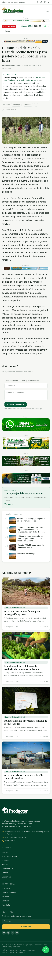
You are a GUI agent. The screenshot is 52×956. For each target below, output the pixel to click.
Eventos (5, 864)
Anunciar (5, 897)
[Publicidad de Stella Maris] (26, 268)
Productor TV (7, 869)
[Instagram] (41, 2)
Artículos (5, 860)
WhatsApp (16, 105)
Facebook (27, 105)
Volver (7, 31)
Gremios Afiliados (9, 893)
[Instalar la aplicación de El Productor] (26, 20)
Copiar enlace (11, 109)
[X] (44, 2)
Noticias (5, 852)
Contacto (5, 901)
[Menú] (47, 10)
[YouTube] (48, 2)
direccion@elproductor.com (16, 837)
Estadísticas (6, 877)
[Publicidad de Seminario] (26, 41)
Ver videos (10, 504)
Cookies (22, 952)
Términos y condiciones (27, 950)
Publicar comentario (15, 404)
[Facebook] (37, 2)
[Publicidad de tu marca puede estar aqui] (26, 443)
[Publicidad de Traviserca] (26, 461)
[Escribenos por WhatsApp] (45, 949)
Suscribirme (26, 927)
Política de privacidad (9, 950)
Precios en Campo (9, 856)
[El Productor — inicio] (13, 11)
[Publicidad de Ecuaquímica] (26, 478)
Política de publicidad (9, 952)
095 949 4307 (10, 841)
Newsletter (6, 905)
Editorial (5, 873)
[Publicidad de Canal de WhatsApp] (26, 424)
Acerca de (6, 888)
